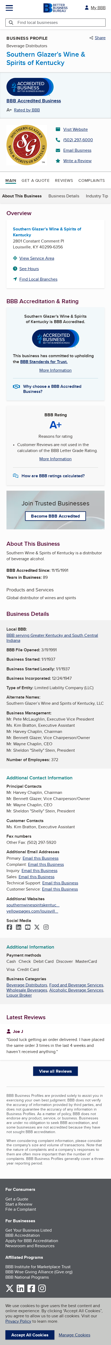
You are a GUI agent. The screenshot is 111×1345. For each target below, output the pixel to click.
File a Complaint (20, 1209)
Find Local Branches (38, 279)
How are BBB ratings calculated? (53, 476)
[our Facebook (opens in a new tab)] (31, 1291)
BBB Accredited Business (33, 101)
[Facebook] (9, 927)
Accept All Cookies (29, 1335)
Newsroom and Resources (29, 1246)
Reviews (64, 180)
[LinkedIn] (19, 927)
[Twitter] (37, 927)
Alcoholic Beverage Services (76, 990)
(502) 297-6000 (78, 139)
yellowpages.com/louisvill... (32, 911)
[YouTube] (28, 927)
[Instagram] (46, 927)
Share (100, 38)
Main (10, 180)
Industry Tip (97, 196)
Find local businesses (38, 22)
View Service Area (36, 258)
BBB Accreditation (22, 1235)
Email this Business (40, 858)
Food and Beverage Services (76, 985)
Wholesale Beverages (26, 990)
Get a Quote (36, 180)
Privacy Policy (18, 1321)
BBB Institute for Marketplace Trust (38, 1267)
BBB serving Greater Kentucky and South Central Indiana (52, 637)
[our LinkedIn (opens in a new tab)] (20, 1291)
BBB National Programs (27, 1277)
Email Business (77, 150)
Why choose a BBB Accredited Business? (52, 388)
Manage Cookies (74, 1334)
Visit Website (75, 129)
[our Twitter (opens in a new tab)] (9, 1291)
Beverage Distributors (26, 985)
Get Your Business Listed (28, 1230)
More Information (55, 370)
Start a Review (18, 1204)
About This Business (22, 196)
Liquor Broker (19, 995)
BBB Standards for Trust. (44, 362)
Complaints (91, 180)
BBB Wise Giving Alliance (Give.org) (38, 1272)
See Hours (29, 268)
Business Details (63, 196)
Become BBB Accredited (55, 516)
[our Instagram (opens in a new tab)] (42, 1291)
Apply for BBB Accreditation (31, 1241)
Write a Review (77, 160)
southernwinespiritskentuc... (33, 905)
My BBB (98, 7)
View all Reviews (55, 1071)
